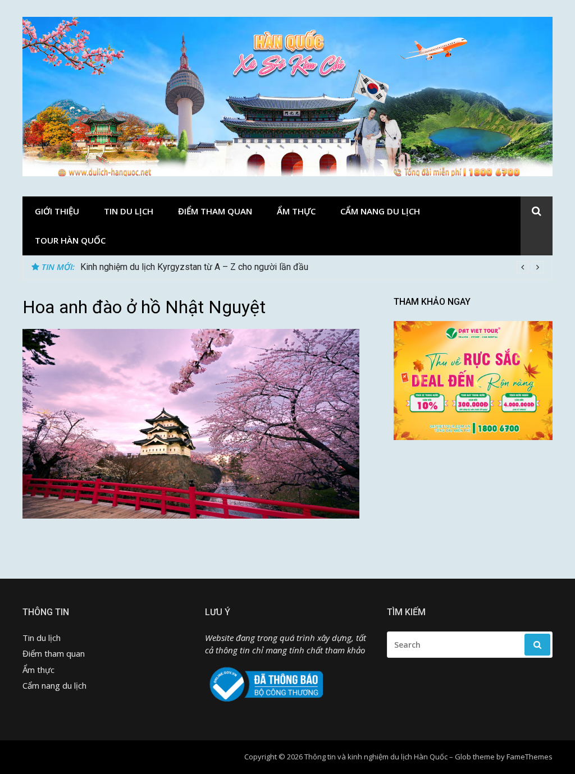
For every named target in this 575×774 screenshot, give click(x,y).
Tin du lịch (128, 211)
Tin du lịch (41, 637)
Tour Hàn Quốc (70, 240)
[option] (312, 267)
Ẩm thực (296, 211)
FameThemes (529, 757)
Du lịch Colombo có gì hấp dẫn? (142, 267)
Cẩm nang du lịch (380, 211)
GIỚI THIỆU (57, 211)
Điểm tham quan (215, 211)
